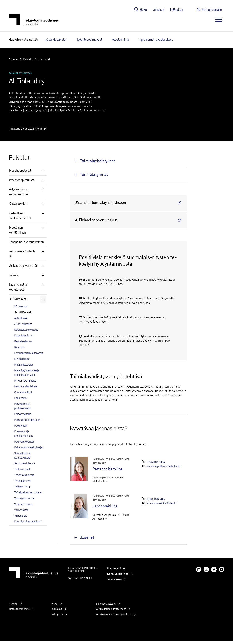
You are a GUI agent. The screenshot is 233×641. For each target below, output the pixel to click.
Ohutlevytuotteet (23, 392)
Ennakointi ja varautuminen (26, 242)
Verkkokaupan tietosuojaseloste (114, 614)
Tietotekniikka (22, 486)
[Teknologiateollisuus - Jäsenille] (34, 20)
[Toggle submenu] (43, 171)
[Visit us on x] (206, 569)
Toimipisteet (114, 579)
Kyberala (19, 347)
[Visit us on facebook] (214, 569)
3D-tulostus (20, 306)
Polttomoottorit (22, 414)
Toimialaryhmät (94, 175)
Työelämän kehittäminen (17, 230)
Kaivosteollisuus (23, 341)
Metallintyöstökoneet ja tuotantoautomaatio (26, 372)
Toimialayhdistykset (97, 161)
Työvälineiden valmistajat (27, 492)
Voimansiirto (21, 510)
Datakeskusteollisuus (26, 329)
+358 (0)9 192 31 (82, 578)
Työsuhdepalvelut (55, 39)
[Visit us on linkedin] (198, 569)
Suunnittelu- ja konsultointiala (22, 455)
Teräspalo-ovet (22, 481)
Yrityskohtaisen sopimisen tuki (18, 192)
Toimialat (44, 59)
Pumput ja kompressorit (27, 420)
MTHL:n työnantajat (25, 380)
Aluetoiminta (120, 39)
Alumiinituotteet (23, 324)
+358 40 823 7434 (156, 462)
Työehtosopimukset (89, 39)
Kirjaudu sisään (212, 9)
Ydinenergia (20, 515)
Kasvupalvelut (17, 204)
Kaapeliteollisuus (23, 335)
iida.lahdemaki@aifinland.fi (162, 503)
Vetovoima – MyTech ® (22, 254)
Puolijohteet (20, 425)
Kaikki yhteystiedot (118, 574)
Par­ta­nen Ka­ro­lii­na (107, 469)
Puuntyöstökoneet (24, 441)
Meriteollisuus (22, 359)
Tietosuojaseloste (106, 604)
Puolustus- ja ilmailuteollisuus (23, 433)
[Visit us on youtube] (221, 569)
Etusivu (14, 59)
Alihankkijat (20, 318)
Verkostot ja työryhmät (23, 265)
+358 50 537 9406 (156, 499)
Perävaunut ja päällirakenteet (22, 406)
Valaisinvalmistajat (24, 498)
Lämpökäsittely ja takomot (28, 353)
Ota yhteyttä (114, 568)
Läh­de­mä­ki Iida (104, 506)
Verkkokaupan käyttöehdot (111, 609)
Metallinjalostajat (23, 364)
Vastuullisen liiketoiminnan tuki (21, 216)
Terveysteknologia (24, 475)
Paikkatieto (20, 398)
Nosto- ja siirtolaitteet (25, 386)
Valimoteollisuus (23, 504)
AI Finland (25, 312)
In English (176, 9)
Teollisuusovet (22, 469)
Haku (143, 9)
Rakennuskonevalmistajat (28, 447)
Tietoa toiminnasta (19, 609)
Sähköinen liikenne (24, 463)
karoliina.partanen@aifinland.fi (164, 466)
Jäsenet (87, 538)
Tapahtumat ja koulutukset (156, 39)
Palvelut (28, 59)
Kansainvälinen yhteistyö (27, 521)
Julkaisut (158, 9)
